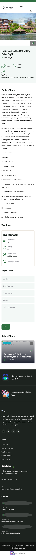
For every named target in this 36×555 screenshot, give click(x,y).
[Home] (7, 7)
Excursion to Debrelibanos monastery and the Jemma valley (17, 355)
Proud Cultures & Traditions (24, 77)
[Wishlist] (31, 343)
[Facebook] (3, 431)
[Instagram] (8, 431)
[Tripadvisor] (13, 431)
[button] (33, 29)
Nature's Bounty (7, 77)
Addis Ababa (12, 256)
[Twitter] (18, 431)
